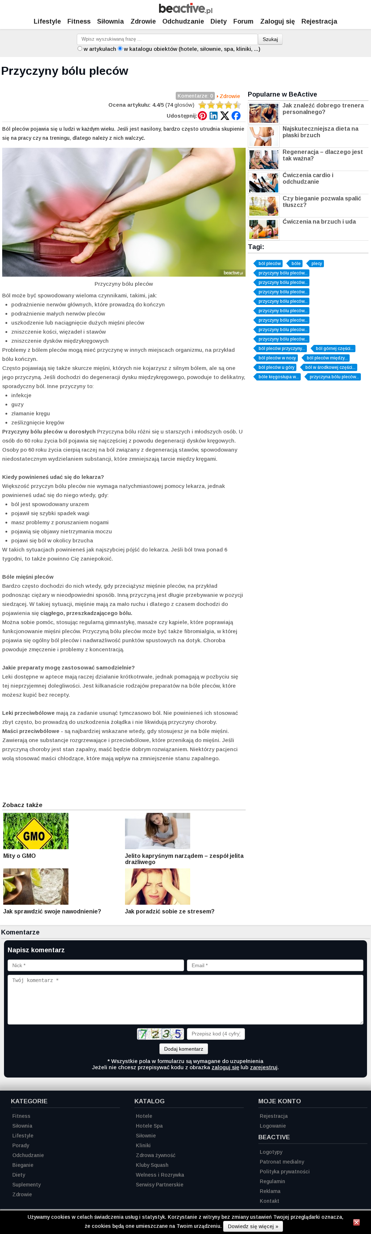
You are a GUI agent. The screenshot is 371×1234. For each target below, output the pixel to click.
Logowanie (273, 1126)
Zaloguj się (277, 21)
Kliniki (143, 1145)
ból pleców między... (327, 358)
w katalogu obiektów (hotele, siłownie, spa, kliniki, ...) (192, 49)
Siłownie (146, 1136)
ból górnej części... (335, 348)
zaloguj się (225, 1067)
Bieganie (22, 1165)
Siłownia (110, 21)
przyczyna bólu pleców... (334, 376)
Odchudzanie (183, 21)
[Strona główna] (185, 12)
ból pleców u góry (277, 367)
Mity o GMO (19, 856)
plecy (317, 263)
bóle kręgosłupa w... (279, 376)
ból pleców (270, 263)
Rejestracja (319, 21)
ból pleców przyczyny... (282, 348)
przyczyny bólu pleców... (283, 273)
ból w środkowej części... (330, 367)
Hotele (144, 1116)
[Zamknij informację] (356, 1223)
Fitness (79, 21)
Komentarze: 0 (195, 96)
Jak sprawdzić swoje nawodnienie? (52, 911)
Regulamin (272, 1181)
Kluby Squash (152, 1165)
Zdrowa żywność (155, 1155)
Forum (243, 21)
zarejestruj (264, 1067)
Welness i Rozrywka (160, 1175)
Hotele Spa (149, 1126)
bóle (296, 263)
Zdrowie (143, 21)
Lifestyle (47, 21)
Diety (218, 21)
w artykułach (100, 49)
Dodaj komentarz (183, 1049)
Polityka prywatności (285, 1171)
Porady (20, 1145)
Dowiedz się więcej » (253, 1226)
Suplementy (26, 1185)
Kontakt (269, 1201)
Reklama (270, 1191)
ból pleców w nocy (277, 358)
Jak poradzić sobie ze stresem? (169, 911)
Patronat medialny (282, 1162)
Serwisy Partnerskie (159, 1185)
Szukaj (270, 39)
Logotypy (271, 1152)
